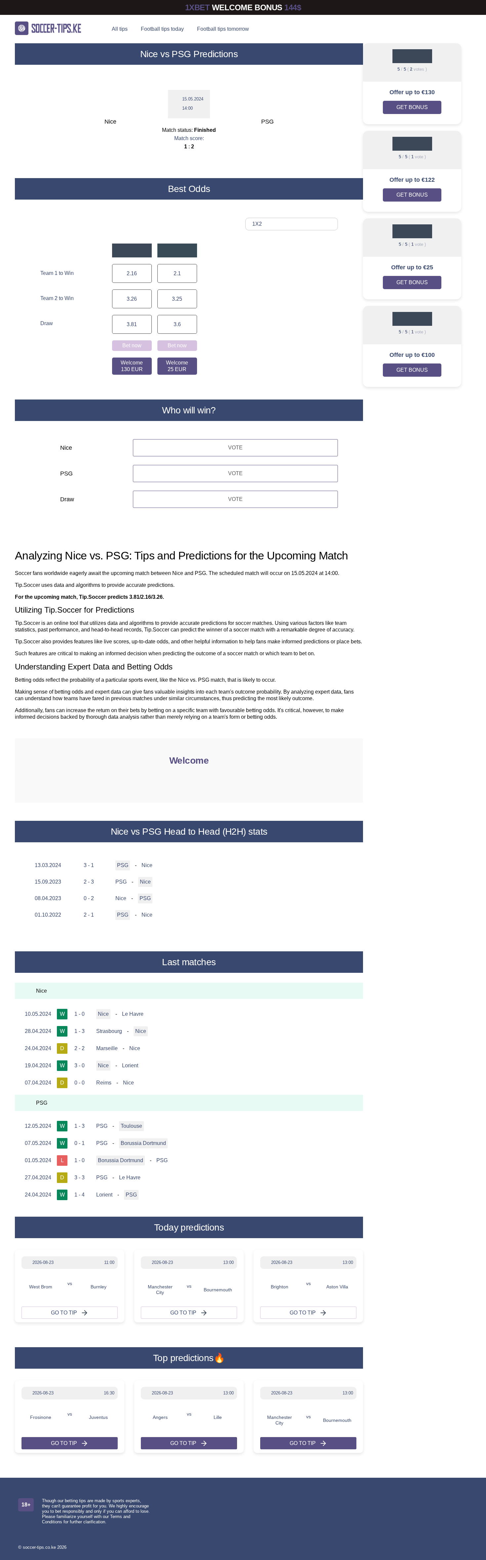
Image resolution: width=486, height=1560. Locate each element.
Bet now (132, 345)
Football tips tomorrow (223, 29)
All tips (120, 29)
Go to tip (64, 1312)
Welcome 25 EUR (177, 366)
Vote (235, 447)
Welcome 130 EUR (132, 366)
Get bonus (412, 107)
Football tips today (162, 29)
